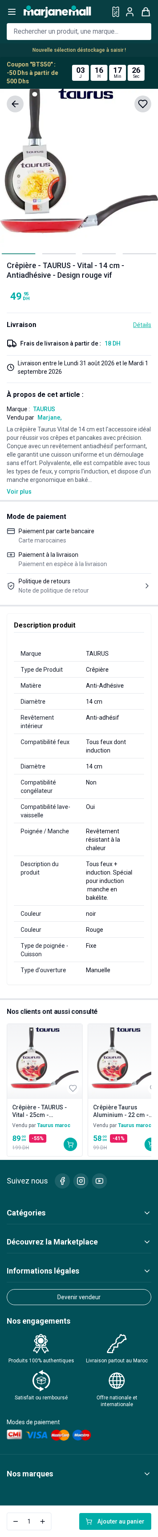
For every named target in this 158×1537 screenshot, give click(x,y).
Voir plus (19, 491)
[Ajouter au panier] (70, 1144)
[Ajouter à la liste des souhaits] (142, 104)
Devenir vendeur (79, 1297)
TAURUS (44, 409)
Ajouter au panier (121, 1521)
